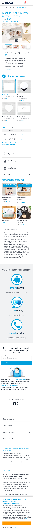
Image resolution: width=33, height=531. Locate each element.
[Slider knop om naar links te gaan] (5, 47)
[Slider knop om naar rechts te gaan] (28, 47)
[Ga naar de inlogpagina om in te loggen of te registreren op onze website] (24, 2)
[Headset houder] (24, 212)
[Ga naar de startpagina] (11, 2)
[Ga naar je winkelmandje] (30, 2)
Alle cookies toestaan (9, 523)
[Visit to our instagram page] (19, 403)
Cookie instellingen (8, 527)
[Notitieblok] (9, 212)
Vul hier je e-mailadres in (10, 356)
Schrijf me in (7, 363)
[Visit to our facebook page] (14, 403)
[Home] (2, 7)
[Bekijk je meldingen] (27, 2)
